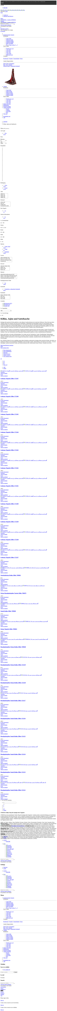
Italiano (9, 855)
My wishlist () (6, 969)
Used (5, 188)
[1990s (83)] (4, 196)
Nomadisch (11, 63)
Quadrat (11, 58)
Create (15, 972)
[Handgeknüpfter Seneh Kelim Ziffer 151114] (19, 746)
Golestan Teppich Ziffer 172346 (9, 396)
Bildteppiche (6, 105)
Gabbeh (5, 86)
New (5, 186)
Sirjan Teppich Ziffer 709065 (9, 629)
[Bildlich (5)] (5, 267)
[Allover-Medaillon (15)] (6, 257)
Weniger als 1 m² (10, 48)
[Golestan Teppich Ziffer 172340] (24, 496)
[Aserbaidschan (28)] (5, 205)
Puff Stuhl (8, 111)
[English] (4, 10)
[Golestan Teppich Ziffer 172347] (24, 370)
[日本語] (24, 10)
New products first (5, 347)
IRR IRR (5, 7)
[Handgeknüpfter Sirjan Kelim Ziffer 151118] (21, 675)
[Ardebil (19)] (5, 204)
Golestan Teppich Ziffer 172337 (9, 557)
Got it (2, 2)
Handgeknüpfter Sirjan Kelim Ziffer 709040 (13, 647)
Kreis (21, 58)
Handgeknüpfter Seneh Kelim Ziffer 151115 (13, 736)
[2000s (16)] (4, 195)
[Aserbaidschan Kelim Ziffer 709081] (25, 567)
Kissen (7, 108)
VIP (4, 117)
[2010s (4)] (4, 194)
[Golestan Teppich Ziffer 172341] (24, 478)
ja (4, 217)
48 (3, 362)
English (10, 846)
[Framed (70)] (6, 261)
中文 (9, 850)
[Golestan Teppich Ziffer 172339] (24, 514)
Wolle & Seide (6, 66)
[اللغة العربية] (11, 10)
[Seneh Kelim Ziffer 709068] (19, 603)
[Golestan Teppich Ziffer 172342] (24, 460)
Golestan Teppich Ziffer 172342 (9, 468)
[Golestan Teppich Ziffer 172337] (24, 549)
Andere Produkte (7, 107)
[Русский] (20, 10)
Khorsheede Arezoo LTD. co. (18, 825)
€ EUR (4, 840)
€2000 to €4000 (9, 95)
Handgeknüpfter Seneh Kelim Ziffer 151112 (13, 790)
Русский (10, 854)
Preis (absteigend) (7, 350)
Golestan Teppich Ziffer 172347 (9, 378)
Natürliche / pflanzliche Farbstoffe (11, 290)
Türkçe (9, 851)
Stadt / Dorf (6, 247)
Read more (42, 1)
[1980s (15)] (4, 197)
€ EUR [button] (2, 5)
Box (7, 112)
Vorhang (8, 110)
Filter (2, 346)
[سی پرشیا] (8, 19)
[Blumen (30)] (5, 268)
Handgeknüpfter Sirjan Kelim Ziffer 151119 (13, 665)
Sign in (2, 1000)
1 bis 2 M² (8, 49)
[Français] (18, 10)
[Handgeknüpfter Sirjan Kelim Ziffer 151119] (21, 657)
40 (3, 809)
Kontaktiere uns (6, 116)
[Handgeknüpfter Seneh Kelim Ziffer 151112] (23, 782)
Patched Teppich (7, 106)
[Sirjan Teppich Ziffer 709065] (24, 621)
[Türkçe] (16, 10)
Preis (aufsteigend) (7, 351)
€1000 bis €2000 (9, 41)
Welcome (5, 836)
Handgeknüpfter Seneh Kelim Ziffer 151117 (13, 700)
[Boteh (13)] (5, 269)
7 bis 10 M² (8, 53)
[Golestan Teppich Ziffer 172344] (24, 424)
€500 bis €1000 (9, 39)
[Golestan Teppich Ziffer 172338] (24, 532)
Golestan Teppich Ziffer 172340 (9, 504)
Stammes (6, 252)
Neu (7, 64)
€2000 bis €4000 (9, 42)
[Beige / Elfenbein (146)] (5, 295)
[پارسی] (2, 10)
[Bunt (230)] (5, 298)
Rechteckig (5, 58)
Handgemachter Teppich (8, 34)
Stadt (4, 63)
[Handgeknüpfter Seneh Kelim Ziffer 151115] (19, 728)
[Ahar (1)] (5, 203)
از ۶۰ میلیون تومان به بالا (11, 44)
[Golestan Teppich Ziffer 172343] (24, 442)
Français (10, 852)
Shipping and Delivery (8, 16)
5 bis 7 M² (8, 52)
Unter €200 (8, 38)
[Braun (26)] (5, 297)
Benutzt (10, 64)
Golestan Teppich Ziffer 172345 (9, 414)
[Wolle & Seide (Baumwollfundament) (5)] (9, 275)
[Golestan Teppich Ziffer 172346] (24, 388)
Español (10, 847)
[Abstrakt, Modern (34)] (5, 266)
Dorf (7, 63)
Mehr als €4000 (9, 43)
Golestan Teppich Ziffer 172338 (9, 539)
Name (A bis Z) (6, 355)
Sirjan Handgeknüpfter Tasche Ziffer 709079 (13, 593)
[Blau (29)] (5, 296)
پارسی (9, 845)
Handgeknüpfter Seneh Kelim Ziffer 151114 (13, 754)
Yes (5, 134)
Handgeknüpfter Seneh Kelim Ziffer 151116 (13, 718)
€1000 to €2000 (9, 94)
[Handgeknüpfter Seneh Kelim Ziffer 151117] (19, 693)
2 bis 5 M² (8, 51)
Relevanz (5, 352)
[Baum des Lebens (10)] (6, 259)
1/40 (4, 367)
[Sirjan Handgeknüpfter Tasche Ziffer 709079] (22, 585)
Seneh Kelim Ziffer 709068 (8, 611)
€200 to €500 (9, 91)
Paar (4, 64)
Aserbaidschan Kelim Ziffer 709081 (11, 575)
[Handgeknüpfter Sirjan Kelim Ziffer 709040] (24, 639)
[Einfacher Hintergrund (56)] (6, 260)
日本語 (9, 856)
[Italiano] (22, 10)
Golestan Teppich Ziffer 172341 (9, 486)
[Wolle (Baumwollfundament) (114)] (9, 274)
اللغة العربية (11, 849)
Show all (5, 364)
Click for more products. (6, 25)
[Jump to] (3, 804)
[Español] (6, 10)
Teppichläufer (16, 58)
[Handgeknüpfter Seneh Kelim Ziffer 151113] (19, 764)
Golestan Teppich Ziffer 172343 (9, 450)
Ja (4, 211)
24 (1, 358)
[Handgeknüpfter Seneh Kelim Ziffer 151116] (19, 710)
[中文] (13, 10)
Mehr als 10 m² (9, 54)
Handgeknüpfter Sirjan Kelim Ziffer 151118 (13, 682)
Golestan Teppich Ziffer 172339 (9, 521)
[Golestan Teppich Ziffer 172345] (24, 406)
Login (4, 837)
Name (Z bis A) (6, 353)
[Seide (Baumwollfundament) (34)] (9, 278)
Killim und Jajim (7, 103)
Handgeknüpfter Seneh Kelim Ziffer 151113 (13, 772)
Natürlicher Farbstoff (15, 66)
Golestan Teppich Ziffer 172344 (9, 432)
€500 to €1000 (9, 92)
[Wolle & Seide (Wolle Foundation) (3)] (9, 277)
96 (3, 363)
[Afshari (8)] (5, 202)
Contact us (5, 15)
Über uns (5, 113)
